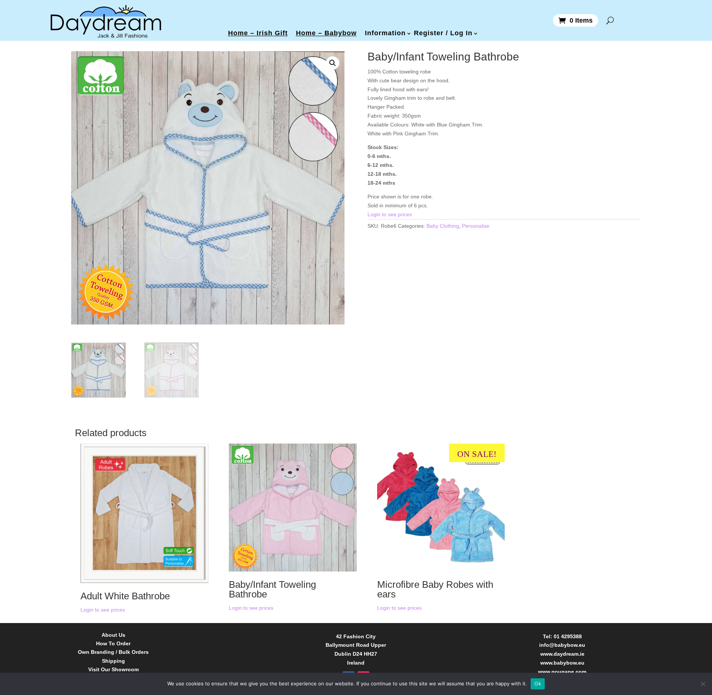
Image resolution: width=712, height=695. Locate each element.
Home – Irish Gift (258, 33)
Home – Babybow (326, 33)
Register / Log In (443, 33)
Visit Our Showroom (113, 669)
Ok (537, 683)
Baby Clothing (442, 226)
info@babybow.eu (562, 645)
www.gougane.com (562, 672)
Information (385, 33)
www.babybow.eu (562, 663)
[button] (332, 63)
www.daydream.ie (562, 654)
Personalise (476, 226)
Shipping (113, 661)
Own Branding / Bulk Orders (113, 652)
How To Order (113, 643)
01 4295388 (568, 636)
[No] (702, 684)
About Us (113, 635)
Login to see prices (389, 214)
